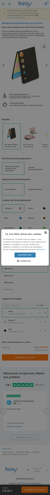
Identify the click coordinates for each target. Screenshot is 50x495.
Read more (41, 249)
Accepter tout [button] (25, 255)
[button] (25, 260)
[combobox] (45, 232)
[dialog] (25, 247)
